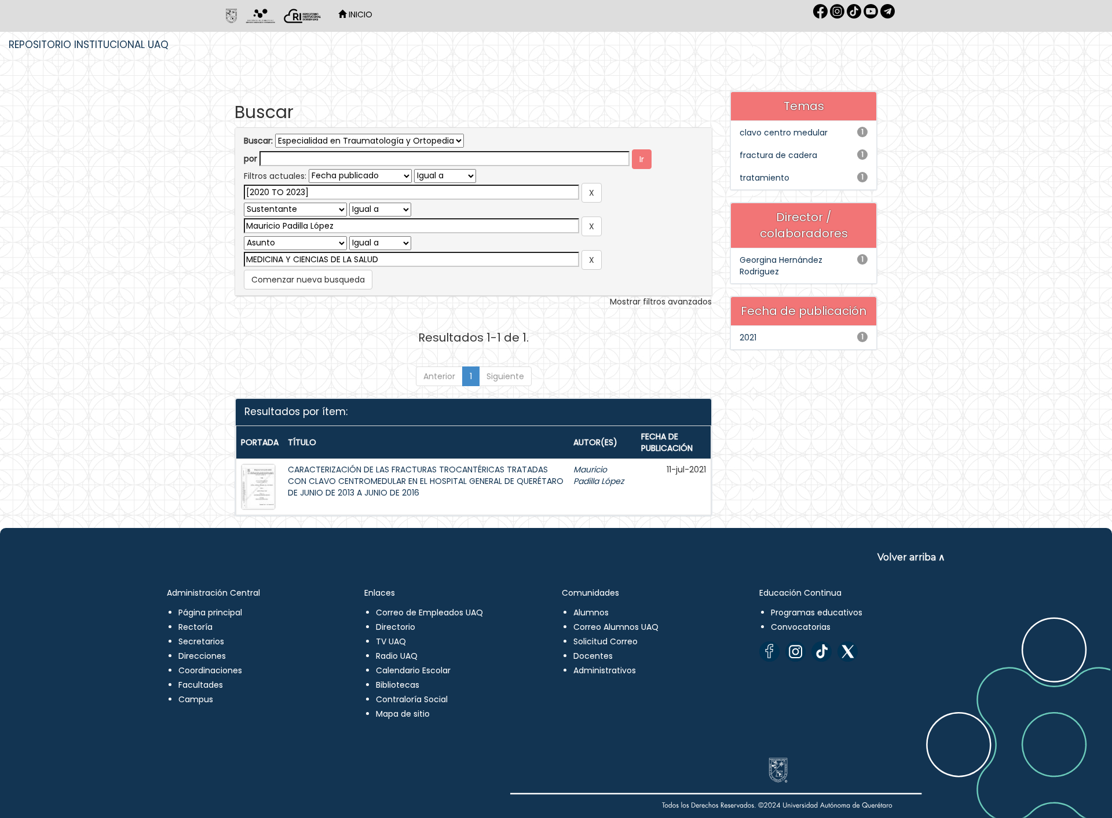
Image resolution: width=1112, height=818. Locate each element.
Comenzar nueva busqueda (308, 279)
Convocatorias (801, 627)
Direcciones (202, 656)
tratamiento (764, 178)
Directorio (395, 627)
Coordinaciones (210, 670)
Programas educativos (816, 612)
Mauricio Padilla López (598, 475)
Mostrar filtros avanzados (661, 301)
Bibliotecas (397, 685)
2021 (748, 337)
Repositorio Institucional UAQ (89, 45)
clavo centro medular (784, 132)
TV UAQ (391, 641)
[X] (847, 651)
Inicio (359, 14)
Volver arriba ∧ (911, 557)
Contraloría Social (412, 699)
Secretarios (201, 641)
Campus (195, 699)
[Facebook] (769, 651)
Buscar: (258, 140)
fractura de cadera (778, 155)
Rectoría (195, 627)
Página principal (210, 612)
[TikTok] (821, 651)
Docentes (593, 656)
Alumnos (591, 612)
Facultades (200, 685)
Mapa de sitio (403, 714)
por (250, 158)
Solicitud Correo (605, 641)
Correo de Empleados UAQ (429, 612)
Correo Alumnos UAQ (616, 627)
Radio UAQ (397, 656)
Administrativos (604, 670)
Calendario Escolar (413, 670)
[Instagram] (795, 651)
